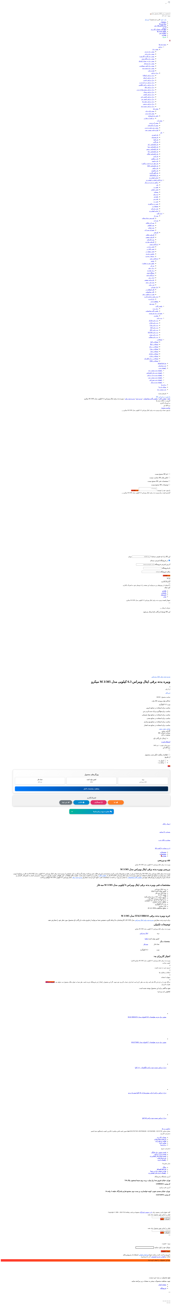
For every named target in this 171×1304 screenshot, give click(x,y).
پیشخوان (163, 22)
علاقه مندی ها (161, 31)
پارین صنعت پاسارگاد (146, 1212)
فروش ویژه (162, 393)
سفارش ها (162, 24)
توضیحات (163, 852)
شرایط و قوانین (144, 1255)
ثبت (169, 766)
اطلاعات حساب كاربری (158, 29)
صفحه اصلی (162, 1284)
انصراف (167, 1219)
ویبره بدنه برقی (130, 399)
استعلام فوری (165, 742)
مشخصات (163, 854)
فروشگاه (163, 1288)
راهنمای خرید (162, 1160)
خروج (164, 37)
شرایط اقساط (161, 1169)
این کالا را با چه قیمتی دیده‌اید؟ (160, 556)
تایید (162, 1219)
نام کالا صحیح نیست (161, 474)
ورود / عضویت (165, 1251)
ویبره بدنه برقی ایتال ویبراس (161, 677)
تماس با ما (162, 1143)
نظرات (164, 35)
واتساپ (163, 593)
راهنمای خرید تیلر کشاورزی (157, 1173)
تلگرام (164, 591)
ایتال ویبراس (144, 933)
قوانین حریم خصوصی (158, 1256)
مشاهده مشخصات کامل (91, 789)
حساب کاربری (161, 1137)
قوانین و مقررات (160, 1141)
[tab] (89, 852)
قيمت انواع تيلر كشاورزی (158, 1156)
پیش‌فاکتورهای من (160, 25)
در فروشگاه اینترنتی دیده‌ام (159, 560)
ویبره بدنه (139, 399)
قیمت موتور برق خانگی (158, 1152)
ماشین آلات (162, 399)
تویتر (164, 596)
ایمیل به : (161, 760)
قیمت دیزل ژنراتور (160, 1154)
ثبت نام (147, 19)
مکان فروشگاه (165, 572)
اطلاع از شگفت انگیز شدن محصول (156, 755)
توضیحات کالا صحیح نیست (159, 485)
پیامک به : (161, 762)
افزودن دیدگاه (50, 982)
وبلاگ (164, 1167)
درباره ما (163, 1145)
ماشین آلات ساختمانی (150, 399)
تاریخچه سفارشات (160, 1139)
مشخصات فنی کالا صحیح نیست (158, 481)
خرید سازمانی (161, 1158)
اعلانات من (162, 33)
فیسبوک (163, 595)
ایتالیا (146, 939)
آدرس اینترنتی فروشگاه (162, 564)
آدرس (164, 27)
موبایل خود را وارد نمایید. (162, 1247)
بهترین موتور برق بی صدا (158, 1171)
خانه (168, 399)
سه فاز (145, 944)
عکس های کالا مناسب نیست (158, 477)
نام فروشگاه (166, 568)
